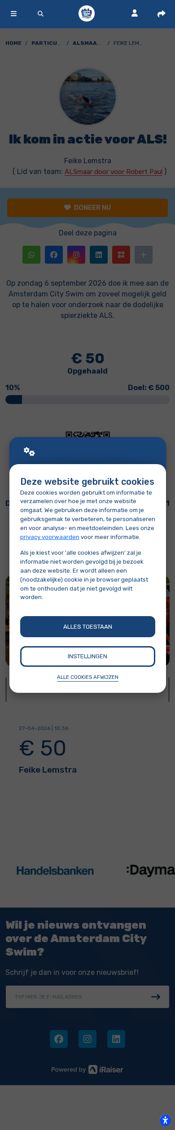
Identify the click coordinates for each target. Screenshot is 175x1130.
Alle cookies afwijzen (87, 677)
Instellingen (87, 656)
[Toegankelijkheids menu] (165, 1120)
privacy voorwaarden (49, 537)
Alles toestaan (87, 626)
